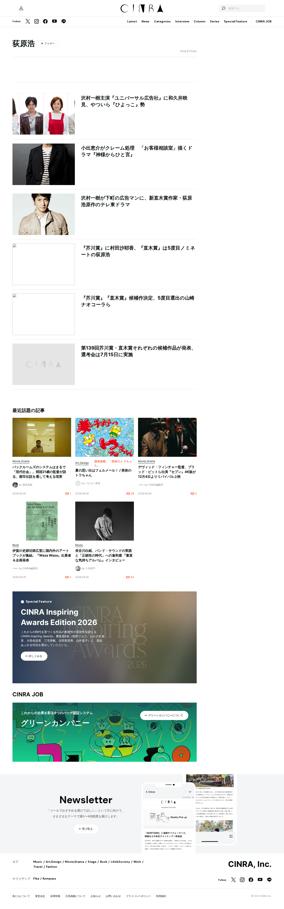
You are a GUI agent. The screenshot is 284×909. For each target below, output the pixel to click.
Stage (92, 861)
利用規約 (161, 896)
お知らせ (96, 896)
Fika (36, 878)
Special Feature (235, 21)
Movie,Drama (74, 861)
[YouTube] (54, 21)
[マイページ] (21, 8)
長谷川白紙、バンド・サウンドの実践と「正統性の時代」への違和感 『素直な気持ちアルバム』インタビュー (104, 555)
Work (137, 861)
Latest (132, 21)
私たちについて (21, 896)
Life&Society (120, 861)
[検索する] (223, 8)
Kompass (49, 878)
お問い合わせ (113, 896)
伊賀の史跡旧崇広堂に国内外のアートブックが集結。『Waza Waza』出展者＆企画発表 (41, 555)
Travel (37, 866)
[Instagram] (36, 21)
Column (199, 21)
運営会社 (40, 896)
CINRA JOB (264, 21)
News (145, 21)
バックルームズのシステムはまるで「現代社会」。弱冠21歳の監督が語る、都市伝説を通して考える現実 (39, 472)
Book (103, 861)
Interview (182, 21)
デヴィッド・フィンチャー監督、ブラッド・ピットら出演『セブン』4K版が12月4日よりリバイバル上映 (167, 472)
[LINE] (63, 21)
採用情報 (55, 896)
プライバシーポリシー (138, 896)
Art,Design (53, 861)
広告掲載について (75, 896)
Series (214, 21)
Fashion (51, 866)
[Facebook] (45, 21)
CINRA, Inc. (250, 864)
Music (37, 861)
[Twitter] (28, 21)
